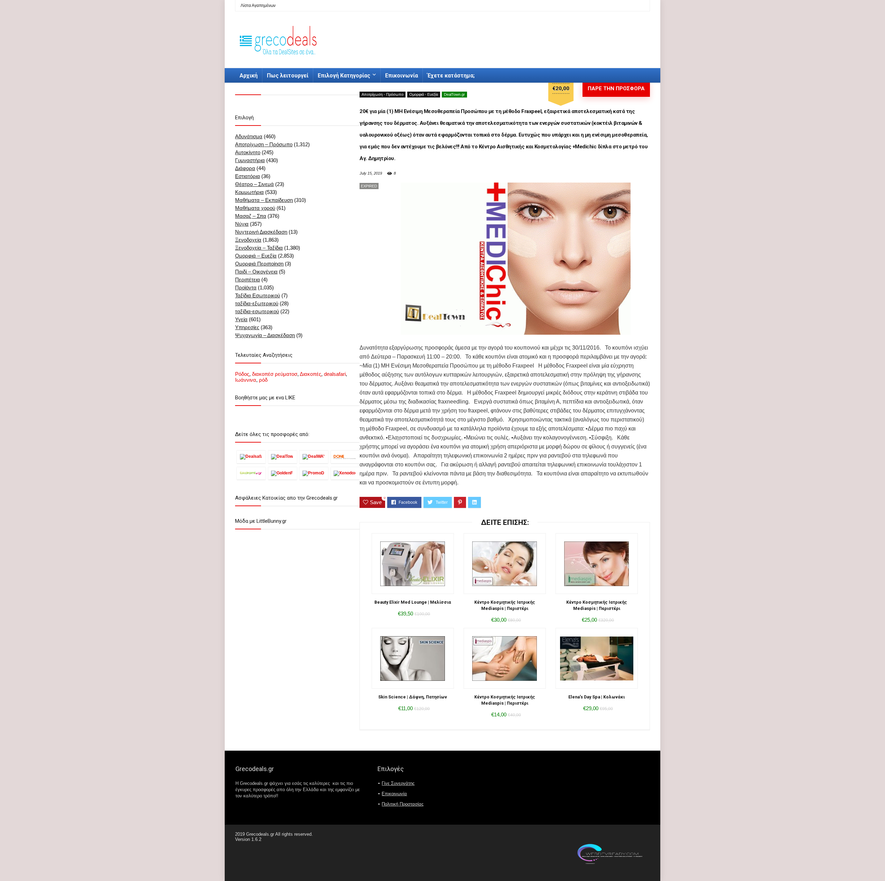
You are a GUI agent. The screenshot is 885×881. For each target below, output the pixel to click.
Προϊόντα (246, 287)
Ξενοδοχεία (248, 240)
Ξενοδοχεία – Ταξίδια (259, 248)
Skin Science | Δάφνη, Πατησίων (412, 696)
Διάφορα (245, 168)
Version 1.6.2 (248, 839)
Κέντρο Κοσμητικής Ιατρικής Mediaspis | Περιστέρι (504, 605)
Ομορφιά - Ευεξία (423, 94)
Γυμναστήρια (250, 160)
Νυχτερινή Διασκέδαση (261, 232)
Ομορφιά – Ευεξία (256, 256)
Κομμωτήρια (249, 192)
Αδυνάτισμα (248, 136)
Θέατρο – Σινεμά (254, 184)
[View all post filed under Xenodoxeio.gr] (345, 473)
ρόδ (263, 380)
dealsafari (335, 374)
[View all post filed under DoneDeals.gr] (345, 456)
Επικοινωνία (401, 75)
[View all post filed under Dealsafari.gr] (251, 456)
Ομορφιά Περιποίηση (259, 264)
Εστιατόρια (247, 176)
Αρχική (249, 75)
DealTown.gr (454, 94)
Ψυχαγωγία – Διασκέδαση (265, 335)
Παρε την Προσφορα (616, 88)
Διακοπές (310, 374)
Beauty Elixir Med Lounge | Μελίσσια (412, 602)
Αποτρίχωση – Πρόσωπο (263, 144)
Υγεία (241, 319)
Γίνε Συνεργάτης (398, 783)
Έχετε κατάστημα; (451, 75)
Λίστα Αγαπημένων (258, 5)
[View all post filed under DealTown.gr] (282, 456)
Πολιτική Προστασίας (402, 804)
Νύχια (242, 224)
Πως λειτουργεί (287, 75)
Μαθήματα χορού (255, 208)
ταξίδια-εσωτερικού (257, 311)
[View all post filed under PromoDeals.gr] (313, 473)
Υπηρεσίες (247, 327)
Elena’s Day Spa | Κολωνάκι (596, 696)
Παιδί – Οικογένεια (256, 272)
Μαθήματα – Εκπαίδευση (264, 200)
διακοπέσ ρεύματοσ (274, 374)
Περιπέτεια (247, 279)
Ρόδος (242, 374)
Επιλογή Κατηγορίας (344, 75)
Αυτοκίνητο (247, 152)
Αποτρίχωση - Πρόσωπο (382, 94)
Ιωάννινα (245, 380)
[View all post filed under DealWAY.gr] (313, 456)
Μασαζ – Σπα (250, 216)
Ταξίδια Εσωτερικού (257, 295)
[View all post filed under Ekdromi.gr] (251, 473)
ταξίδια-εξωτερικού (256, 303)
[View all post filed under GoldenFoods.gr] (282, 473)
